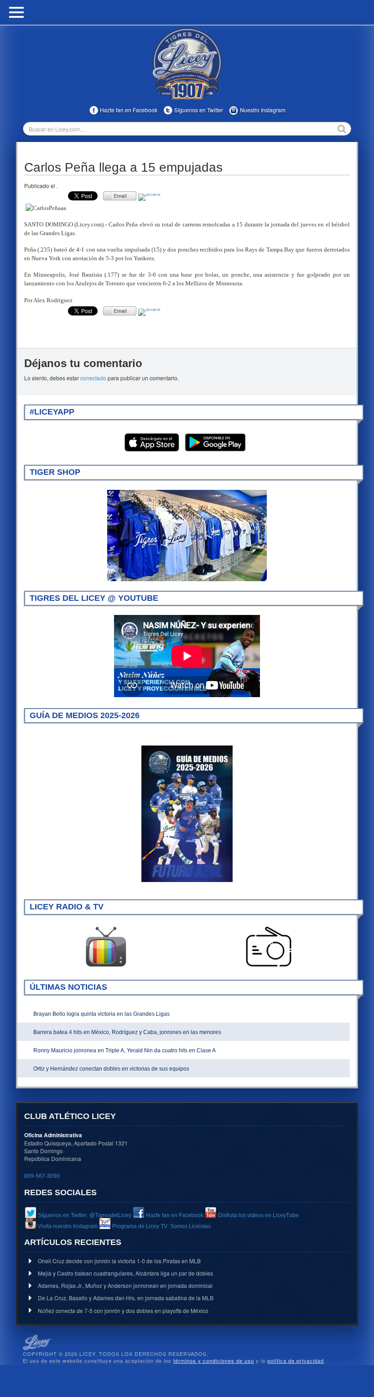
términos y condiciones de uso (213, 1360)
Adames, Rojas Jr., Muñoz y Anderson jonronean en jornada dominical (125, 1285)
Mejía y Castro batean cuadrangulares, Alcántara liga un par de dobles (125, 1273)
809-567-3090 (42, 1175)
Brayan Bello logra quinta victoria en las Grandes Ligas (101, 1014)
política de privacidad (295, 1360)
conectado (93, 378)
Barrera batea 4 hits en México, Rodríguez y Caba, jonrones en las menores (127, 1032)
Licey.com (187, 63)
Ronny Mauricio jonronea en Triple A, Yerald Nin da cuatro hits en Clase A (124, 1050)
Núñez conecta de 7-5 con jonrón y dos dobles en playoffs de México (123, 1310)
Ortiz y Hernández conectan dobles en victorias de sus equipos (111, 1069)
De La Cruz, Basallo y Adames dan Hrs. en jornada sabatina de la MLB (125, 1298)
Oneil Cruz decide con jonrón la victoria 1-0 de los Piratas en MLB (119, 1261)
